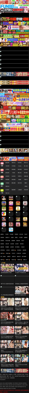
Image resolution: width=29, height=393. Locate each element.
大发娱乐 (22, 247)
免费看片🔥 (13, 250)
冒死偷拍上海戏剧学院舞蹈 (21, 283)
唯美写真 (20, 183)
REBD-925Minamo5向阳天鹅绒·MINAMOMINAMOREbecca (21, 366)
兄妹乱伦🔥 (14, 259)
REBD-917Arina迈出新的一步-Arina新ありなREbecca (21, 338)
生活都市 (7, 189)
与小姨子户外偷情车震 (20, 272)
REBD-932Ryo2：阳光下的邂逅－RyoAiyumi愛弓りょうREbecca (21, 324)
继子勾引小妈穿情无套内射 (7, 283)
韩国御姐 (13, 169)
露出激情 (13, 183)
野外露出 (26, 172)
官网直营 (16, 234)
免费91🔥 (2, 259)
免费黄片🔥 (19, 259)
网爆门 (26, 183)
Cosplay (19, 166)
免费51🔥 (2, 253)
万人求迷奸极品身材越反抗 (7, 295)
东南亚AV (26, 169)
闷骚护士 (26, 179)
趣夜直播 (2, 247)
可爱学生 (20, 176)
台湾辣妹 (7, 169)
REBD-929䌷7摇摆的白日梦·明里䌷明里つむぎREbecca (21, 352)
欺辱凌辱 (7, 172)
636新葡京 (19, 250)
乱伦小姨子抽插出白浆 (20, 295)
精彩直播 (18, 240)
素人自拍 (26, 166)
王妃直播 (12, 243)
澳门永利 (21, 234)
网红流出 (20, 172)
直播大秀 (18, 256)
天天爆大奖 (19, 253)
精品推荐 (7, 162)
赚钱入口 (25, 259)
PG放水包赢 (7, 240)
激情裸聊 (24, 250)
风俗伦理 (26, 189)
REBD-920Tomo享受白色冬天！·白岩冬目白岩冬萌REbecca (7, 309)
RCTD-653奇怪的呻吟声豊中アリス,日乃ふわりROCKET (7, 324)
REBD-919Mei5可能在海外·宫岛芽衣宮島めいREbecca (7, 365)
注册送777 (7, 237)
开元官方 (13, 253)
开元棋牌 (11, 234)
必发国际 (12, 247)
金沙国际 (24, 253)
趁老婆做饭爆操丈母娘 (6, 272)
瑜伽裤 (19, 179)
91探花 (13, 172)
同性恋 (26, 186)
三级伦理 (7, 166)
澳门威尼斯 (24, 256)
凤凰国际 (2, 240)
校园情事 (13, 189)
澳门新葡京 (17, 247)
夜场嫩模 (7, 247)
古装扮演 (7, 176)
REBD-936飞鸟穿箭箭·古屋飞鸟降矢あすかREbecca (21, 308)
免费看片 (9, 256)
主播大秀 (7, 243)
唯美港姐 (20, 169)
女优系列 (13, 176)
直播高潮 (13, 240)
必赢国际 (25, 237)
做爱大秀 (14, 256)
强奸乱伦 (13, 162)
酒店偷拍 (2, 243)
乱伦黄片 (17, 243)
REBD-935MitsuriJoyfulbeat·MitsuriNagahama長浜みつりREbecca (7, 352)
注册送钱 (2, 237)
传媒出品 (7, 186)
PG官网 (6, 234)
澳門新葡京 (3, 250)
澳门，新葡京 (3, 256)
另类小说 (7, 193)
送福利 (12, 237)
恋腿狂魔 (26, 176)
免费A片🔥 (8, 259)
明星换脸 (13, 179)
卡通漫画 (7, 183)
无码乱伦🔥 (8, 253)
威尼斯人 (2, 234)
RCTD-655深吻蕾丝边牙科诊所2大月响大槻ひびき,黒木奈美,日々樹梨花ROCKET (7, 338)
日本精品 (13, 166)
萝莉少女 (26, 162)
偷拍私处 (22, 243)
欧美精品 (20, 162)
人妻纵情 (20, 189)
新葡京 (16, 237)
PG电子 (25, 234)
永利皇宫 (8, 250)
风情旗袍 (7, 179)
